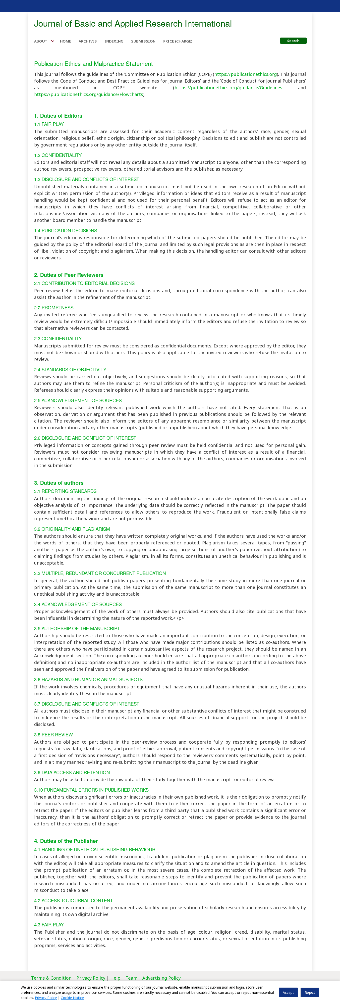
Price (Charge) (177, 41)
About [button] (41, 41)
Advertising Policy (161, 978)
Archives (88, 41)
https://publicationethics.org (245, 74)
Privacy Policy (91, 978)
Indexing (114, 41)
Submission (143, 41)
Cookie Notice (72, 997)
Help (115, 978)
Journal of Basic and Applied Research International (133, 23)
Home (65, 41)
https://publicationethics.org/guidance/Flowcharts (88, 94)
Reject (310, 992)
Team (131, 978)
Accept (288, 992)
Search (293, 40)
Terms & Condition (51, 978)
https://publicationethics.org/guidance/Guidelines (228, 88)
